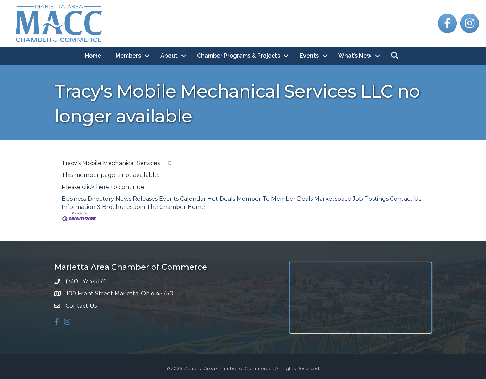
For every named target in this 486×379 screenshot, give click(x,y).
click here (96, 187)
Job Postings (371, 198)
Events (309, 55)
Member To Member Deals (275, 198)
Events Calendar (182, 198)
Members (128, 55)
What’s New (354, 55)
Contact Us (405, 198)
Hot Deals (221, 198)
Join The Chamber (160, 207)
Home (93, 55)
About (169, 55)
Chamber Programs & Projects (238, 55)
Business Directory (88, 198)
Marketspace (332, 198)
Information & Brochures (97, 207)
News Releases (137, 198)
